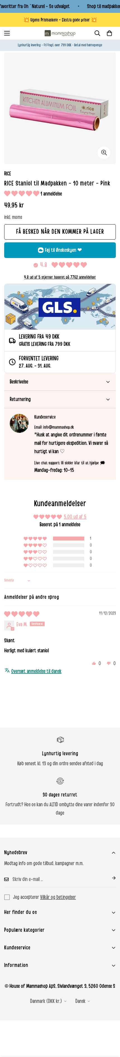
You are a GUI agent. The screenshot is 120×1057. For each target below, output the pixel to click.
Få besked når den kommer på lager (60, 231)
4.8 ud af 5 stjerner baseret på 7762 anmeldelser (60, 277)
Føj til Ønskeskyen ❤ (63, 250)
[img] (21, 614)
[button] (109, 33)
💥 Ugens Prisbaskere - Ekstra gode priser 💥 (60, 20)
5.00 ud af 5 (75, 517)
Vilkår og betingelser (58, 897)
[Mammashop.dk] (60, 33)
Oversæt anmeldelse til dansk (36, 671)
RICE (7, 174)
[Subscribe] (109, 878)
